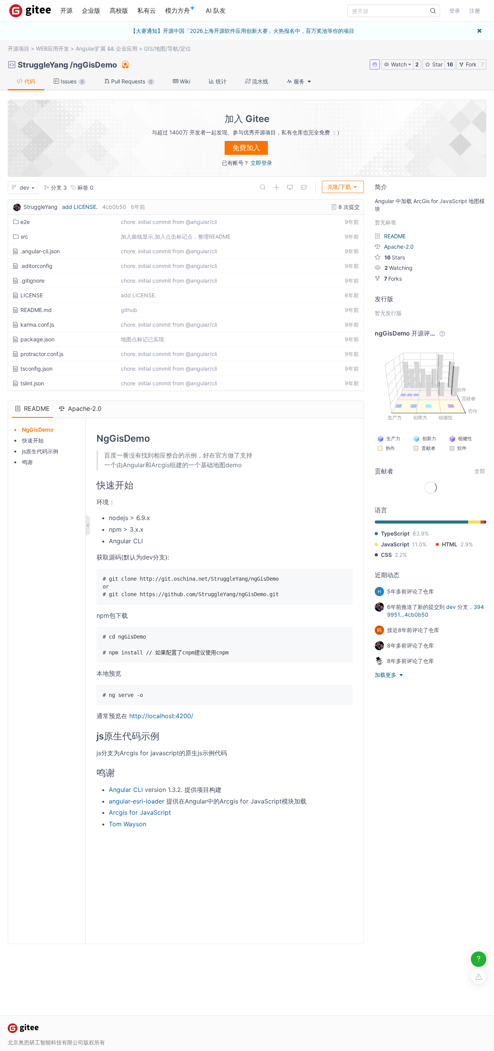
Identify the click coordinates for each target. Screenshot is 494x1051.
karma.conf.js (37, 324)
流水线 (259, 81)
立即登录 (261, 162)
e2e (25, 222)
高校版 (119, 10)
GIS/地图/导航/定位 (167, 48)
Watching (398, 267)
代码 (29, 81)
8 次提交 (348, 206)
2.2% (401, 554)
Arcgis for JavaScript (140, 812)
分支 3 (58, 187)
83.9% (421, 533)
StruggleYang (43, 65)
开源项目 (18, 48)
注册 (474, 10)
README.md (36, 310)
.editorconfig (36, 266)
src (24, 236)
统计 (220, 81)
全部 (479, 471)
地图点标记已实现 (142, 339)
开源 (66, 10)
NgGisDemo (38, 429)
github (129, 310)
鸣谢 (27, 462)
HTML (449, 544)
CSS (386, 554)
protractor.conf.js (41, 354)
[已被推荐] (124, 64)
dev (451, 606)
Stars (394, 257)
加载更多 (386, 674)
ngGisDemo (95, 65)
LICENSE (31, 295)
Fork (470, 64)
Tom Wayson (127, 824)
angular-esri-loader (136, 801)
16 (450, 64)
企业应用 (126, 48)
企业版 (91, 10)
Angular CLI (126, 789)
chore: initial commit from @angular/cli (169, 222)
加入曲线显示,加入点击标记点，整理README (175, 236)
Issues (71, 81)
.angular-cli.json (40, 251)
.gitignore (32, 280)
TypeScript (395, 533)
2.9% (466, 544)
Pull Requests (131, 81)
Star (437, 64)
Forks (393, 278)
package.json (37, 339)
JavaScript (395, 544)
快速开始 (33, 440)
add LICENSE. (80, 206)
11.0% (419, 544)
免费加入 (246, 148)
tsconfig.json (36, 368)
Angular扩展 (91, 48)
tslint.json (32, 383)
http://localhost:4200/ (161, 716)
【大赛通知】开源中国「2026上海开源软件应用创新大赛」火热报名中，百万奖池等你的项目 (242, 30)
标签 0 (84, 187)
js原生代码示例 (40, 451)
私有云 (146, 10)
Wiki (184, 81)
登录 (454, 10)
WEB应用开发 (52, 48)
